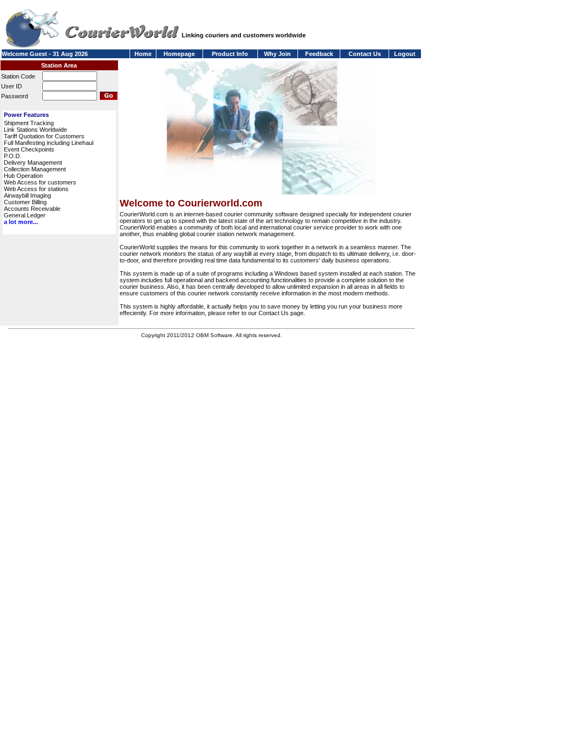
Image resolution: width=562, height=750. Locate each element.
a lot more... (21, 222)
